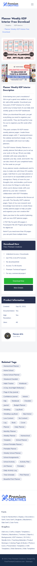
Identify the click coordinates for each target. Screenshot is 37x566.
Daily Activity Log (10, 470)
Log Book (19, 409)
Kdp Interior (27, 414)
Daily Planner (19, 427)
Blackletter (27, 519)
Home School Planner (11, 375)
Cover (23, 422)
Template (7, 440)
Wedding (7, 409)
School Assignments (11, 457)
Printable (20, 466)
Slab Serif (5, 522)
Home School (8, 370)
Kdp (5, 401)
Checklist (27, 401)
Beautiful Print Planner (12, 479)
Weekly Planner (9, 436)
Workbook (23, 383)
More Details (18, 288)
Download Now (18, 281)
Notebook (15, 401)
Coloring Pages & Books (18, 543)
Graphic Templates (22, 532)
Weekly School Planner (12, 453)
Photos (31, 543)
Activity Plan (24, 462)
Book (14, 422)
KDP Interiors (18, 25)
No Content (23, 418)
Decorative (29, 517)
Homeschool (25, 436)
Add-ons (5, 532)
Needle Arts (6, 540)
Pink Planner (24, 475)
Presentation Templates (16, 546)
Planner (6, 427)
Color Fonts (14, 522)
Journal (6, 405)
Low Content (8, 418)
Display (21, 517)
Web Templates (29, 548)
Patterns (5, 534)
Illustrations (13, 534)
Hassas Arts (18, 334)
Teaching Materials (19, 540)
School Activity (9, 462)
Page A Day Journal (11, 392)
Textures (22, 534)
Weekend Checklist (11, 379)
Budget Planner (19, 405)
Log (5, 422)
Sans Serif (10, 519)
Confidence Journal (10, 396)
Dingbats (18, 519)
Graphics (8, 25)
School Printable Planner (13, 444)
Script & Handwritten (9, 517)
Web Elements (16, 548)
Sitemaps (29, 561)
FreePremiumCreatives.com (14, 561)
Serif (3, 519)
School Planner (21, 440)
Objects (30, 534)
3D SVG (26, 537)
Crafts (11, 532)
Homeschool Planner (11, 366)
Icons (3, 546)
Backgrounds (6, 537)
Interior (25, 396)
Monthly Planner (10, 431)
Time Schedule (9, 475)
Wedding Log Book (11, 414)
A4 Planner (8, 466)
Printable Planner (10, 449)
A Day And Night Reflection (14, 388)
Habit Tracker (9, 383)
